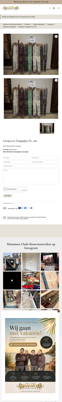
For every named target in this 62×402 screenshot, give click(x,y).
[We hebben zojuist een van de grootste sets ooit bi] (12, 299)
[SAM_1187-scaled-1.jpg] (31, 54)
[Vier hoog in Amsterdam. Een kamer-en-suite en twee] (31, 262)
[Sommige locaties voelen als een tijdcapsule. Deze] (12, 281)
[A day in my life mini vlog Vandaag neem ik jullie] (31, 281)
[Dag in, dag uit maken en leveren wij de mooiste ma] (12, 262)
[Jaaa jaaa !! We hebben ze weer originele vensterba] (50, 281)
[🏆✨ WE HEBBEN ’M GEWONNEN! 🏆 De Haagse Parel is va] (50, 262)
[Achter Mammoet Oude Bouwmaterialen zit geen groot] (50, 299)
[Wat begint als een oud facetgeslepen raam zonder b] (31, 299)
